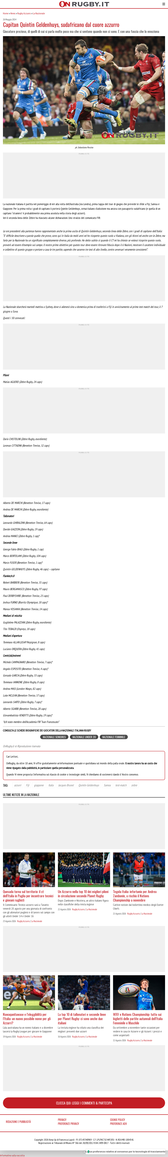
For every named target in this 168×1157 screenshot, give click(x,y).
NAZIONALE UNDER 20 (84, 737)
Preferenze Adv (118, 1124)
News (12, 13)
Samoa (107, 785)
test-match (120, 785)
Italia (50, 785)
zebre (134, 785)
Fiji (27, 785)
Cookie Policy (117, 1120)
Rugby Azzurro (24, 13)
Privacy (62, 1120)
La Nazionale (39, 13)
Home (6, 13)
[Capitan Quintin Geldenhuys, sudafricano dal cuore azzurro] (84, 90)
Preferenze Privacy (68, 1124)
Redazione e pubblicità (18, 1122)
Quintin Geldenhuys (88, 785)
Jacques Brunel (66, 785)
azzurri (17, 785)
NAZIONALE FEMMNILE (113, 737)
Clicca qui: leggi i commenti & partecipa (84, 1102)
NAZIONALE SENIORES (54, 737)
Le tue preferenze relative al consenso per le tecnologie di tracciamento (125, 1151)
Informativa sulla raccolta (12, 1155)
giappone (39, 785)
